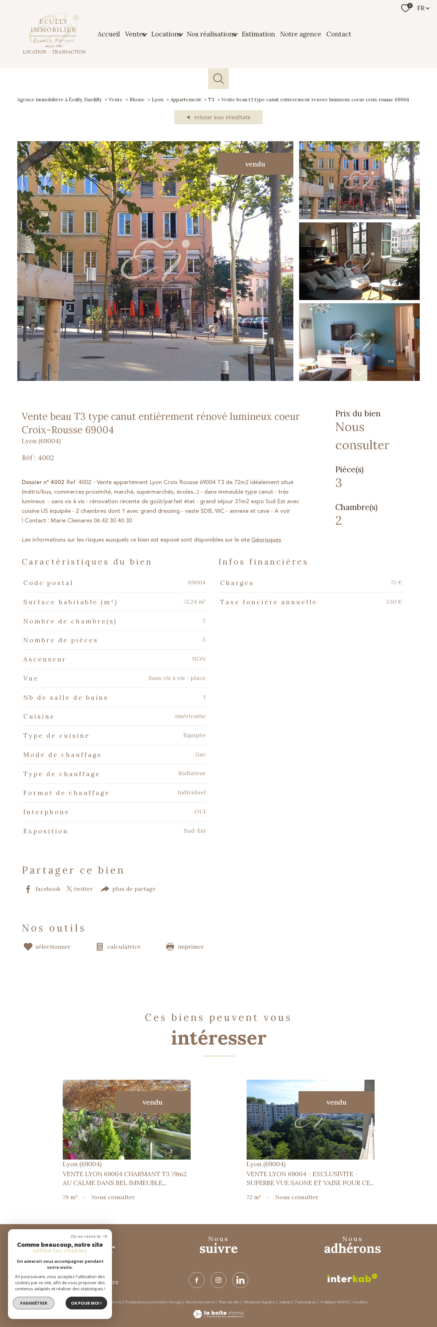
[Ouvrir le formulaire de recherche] (218, 78)
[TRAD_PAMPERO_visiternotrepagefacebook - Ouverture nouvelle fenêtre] (197, 1280)
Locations (166, 34)
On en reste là (85, 1236)
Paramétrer (33, 1303)
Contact (338, 34)
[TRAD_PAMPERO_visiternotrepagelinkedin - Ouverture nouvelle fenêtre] (240, 1280)
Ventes (135, 34)
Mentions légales (259, 1302)
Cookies (360, 1302)
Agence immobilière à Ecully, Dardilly (59, 99)
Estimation (258, 34)
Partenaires (305, 1302)
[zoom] (155, 378)
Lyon (157, 99)
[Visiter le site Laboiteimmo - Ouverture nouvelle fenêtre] (218, 1316)
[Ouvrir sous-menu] (144, 34)
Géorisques (266, 539)
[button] (359, 373)
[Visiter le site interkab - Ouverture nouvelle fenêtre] (352, 1278)
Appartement (186, 99)
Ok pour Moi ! (86, 1303)
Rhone (137, 99)
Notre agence (300, 34)
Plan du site (229, 1302)
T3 (211, 99)
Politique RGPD (335, 1302)
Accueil (109, 34)
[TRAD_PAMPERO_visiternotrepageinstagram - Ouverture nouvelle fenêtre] (218, 1280)
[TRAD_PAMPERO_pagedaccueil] (54, 51)
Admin (285, 1302)
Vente (116, 99)
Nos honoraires (200, 1302)
